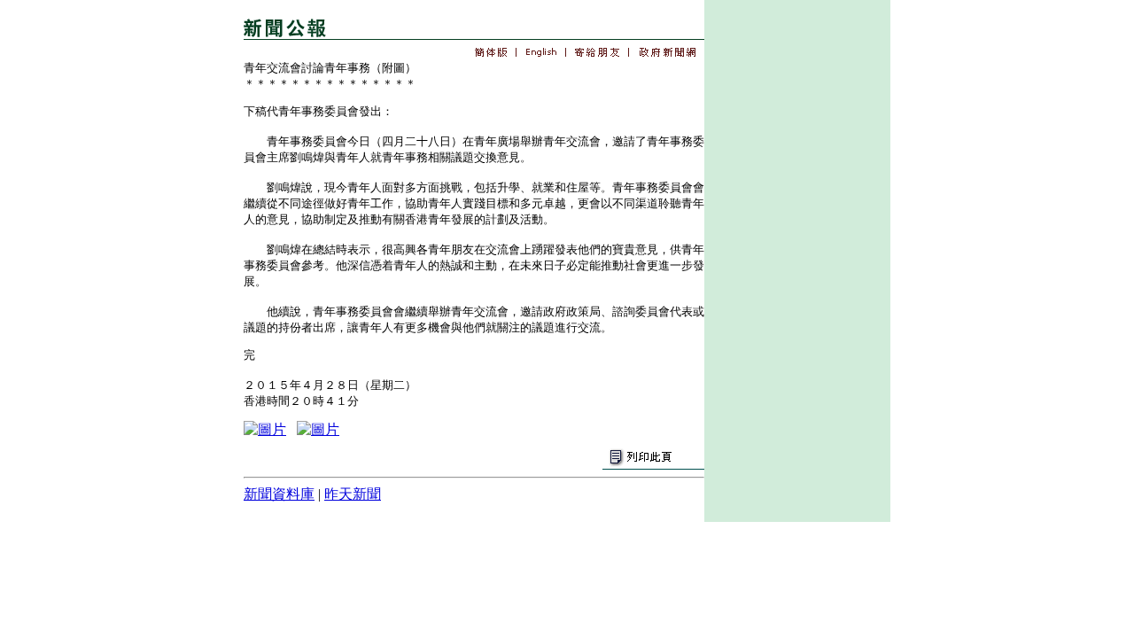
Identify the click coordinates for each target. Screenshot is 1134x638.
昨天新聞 (352, 494)
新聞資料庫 (279, 494)
